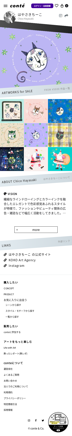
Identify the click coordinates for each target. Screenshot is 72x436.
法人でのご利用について (16, 386)
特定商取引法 (10, 404)
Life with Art (10, 347)
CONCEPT (9, 288)
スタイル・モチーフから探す (20, 310)
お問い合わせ (10, 380)
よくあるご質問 (11, 374)
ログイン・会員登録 (42, 5)
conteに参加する (12, 332)
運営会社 (8, 368)
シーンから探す (13, 304)
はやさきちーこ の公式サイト (30, 254)
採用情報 (8, 409)
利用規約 (8, 392)
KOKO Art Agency (22, 260)
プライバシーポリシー (15, 398)
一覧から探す (12, 316)
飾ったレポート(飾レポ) (15, 353)
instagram (17, 265)
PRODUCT (9, 294)
